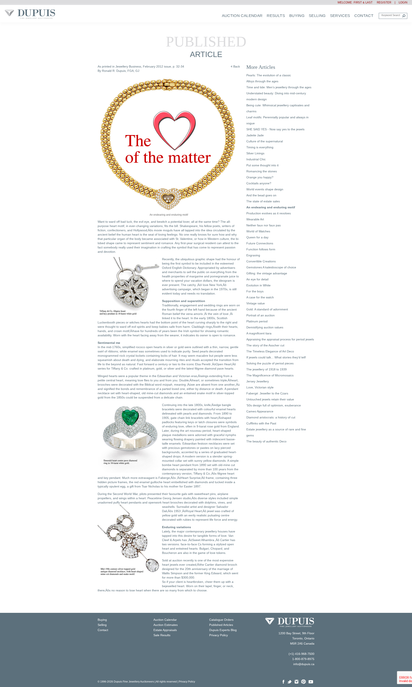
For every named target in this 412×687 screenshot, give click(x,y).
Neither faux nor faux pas (263, 225)
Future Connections (259, 243)
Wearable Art (255, 219)
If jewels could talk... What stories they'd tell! (276, 357)
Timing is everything (259, 147)
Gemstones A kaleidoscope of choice (271, 267)
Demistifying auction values (264, 327)
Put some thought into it (262, 165)
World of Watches (258, 231)
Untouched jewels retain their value (270, 399)
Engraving (253, 255)
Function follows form (260, 249)
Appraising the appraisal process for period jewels (280, 339)
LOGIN (403, 2)
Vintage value (255, 303)
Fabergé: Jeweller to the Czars (267, 393)
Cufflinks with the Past (261, 423)
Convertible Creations (261, 261)
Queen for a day (257, 237)
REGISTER (382, 2)
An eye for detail (257, 279)
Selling (317, 16)
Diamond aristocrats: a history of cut (270, 417)
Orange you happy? (259, 177)
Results (276, 16)
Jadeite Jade (255, 135)
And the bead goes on (261, 195)
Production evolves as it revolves (268, 213)
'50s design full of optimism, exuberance (273, 405)
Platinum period (257, 321)
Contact (363, 16)
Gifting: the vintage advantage (266, 273)
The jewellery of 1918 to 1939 (266, 369)
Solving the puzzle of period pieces (270, 363)
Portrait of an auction (260, 315)
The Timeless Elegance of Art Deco (270, 351)
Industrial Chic (256, 159)
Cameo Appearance (259, 411)
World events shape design (264, 189)
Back (236, 66)
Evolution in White (258, 285)
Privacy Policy (187, 681)
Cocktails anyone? (258, 183)
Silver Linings (255, 153)
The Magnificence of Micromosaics (270, 375)
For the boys (255, 291)
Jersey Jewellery (257, 381)
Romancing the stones (261, 171)
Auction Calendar (242, 16)
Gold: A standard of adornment (267, 309)
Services (340, 16)
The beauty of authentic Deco (266, 441)
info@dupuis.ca (303, 664)
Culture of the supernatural (264, 141)
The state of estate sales (263, 201)
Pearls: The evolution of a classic (268, 75)
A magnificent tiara (258, 333)
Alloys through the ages (262, 81)
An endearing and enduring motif (270, 207)
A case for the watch (260, 297)
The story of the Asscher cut (265, 345)
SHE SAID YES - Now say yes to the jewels (275, 129)
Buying (296, 16)
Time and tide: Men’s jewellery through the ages (278, 87)
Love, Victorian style (260, 387)
